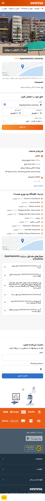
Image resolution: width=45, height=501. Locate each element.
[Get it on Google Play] (33, 439)
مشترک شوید (23, 376)
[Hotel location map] (22, 69)
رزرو (4, 497)
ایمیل (41, 352)
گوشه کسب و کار (36, 480)
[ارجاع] (4, 104)
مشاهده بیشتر (38, 186)
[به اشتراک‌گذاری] (3, 15)
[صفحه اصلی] (42, 9)
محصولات (39, 459)
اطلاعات (39, 469)
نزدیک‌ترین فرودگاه (36, 363)
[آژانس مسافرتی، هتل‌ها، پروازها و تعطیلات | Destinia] (37, 3)
